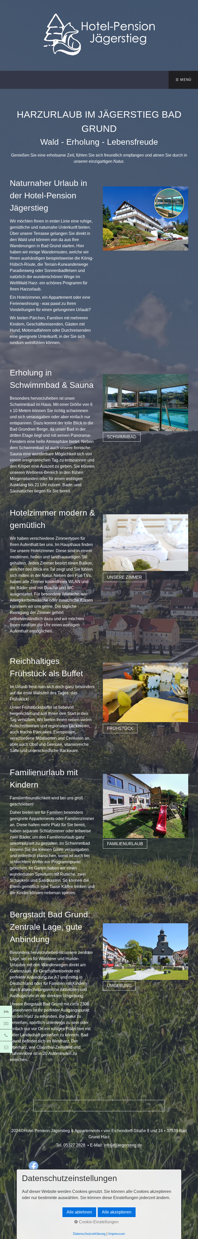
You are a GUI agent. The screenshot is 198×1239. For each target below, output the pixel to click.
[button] (122, 437)
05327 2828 (74, 1145)
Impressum (116, 1234)
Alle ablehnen (79, 1212)
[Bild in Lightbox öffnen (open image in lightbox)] (145, 218)
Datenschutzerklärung (89, 1234)
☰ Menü (184, 80)
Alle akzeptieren (116, 1212)
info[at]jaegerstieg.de (123, 1145)
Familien (55, 812)
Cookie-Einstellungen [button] (98, 1222)
